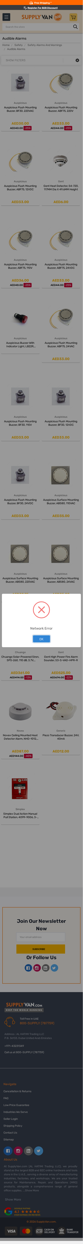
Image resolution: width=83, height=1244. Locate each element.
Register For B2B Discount (43, 8)
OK (41, 639)
